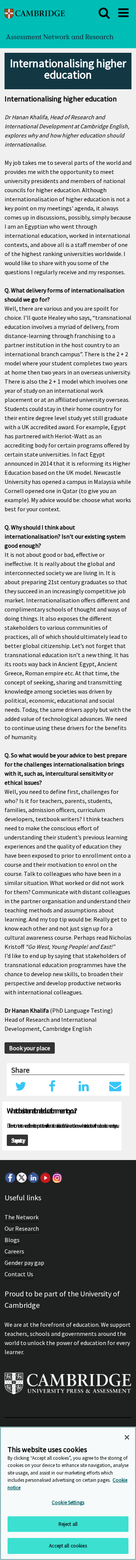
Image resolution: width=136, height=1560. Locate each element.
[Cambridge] (35, 13)
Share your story (17, 1140)
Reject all (68, 1524)
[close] (104, 13)
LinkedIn (33, 1177)
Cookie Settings (68, 1502)
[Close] (127, 1437)
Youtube (45, 1177)
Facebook (10, 1177)
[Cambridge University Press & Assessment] (68, 1386)
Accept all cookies (68, 1546)
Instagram (56, 1177)
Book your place (29, 1048)
